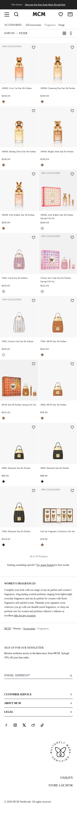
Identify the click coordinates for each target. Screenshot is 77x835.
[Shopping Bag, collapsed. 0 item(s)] (70, 14)
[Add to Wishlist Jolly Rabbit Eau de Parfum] (33, 174)
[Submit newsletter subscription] (71, 676)
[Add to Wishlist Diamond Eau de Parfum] (33, 427)
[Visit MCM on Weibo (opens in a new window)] (33, 725)
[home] (39, 15)
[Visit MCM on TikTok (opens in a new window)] (42, 725)
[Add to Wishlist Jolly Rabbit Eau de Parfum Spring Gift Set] (72, 174)
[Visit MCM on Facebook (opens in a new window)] (6, 725)
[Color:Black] (3, 481)
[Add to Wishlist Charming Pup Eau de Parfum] (72, 47)
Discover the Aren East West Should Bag (45, 4)
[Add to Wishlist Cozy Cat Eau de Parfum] (33, 47)
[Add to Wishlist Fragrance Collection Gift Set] (72, 491)
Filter (23, 33)
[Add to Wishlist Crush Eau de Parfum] (33, 237)
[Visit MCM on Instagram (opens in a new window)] (15, 725)
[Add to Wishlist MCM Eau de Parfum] (72, 301)
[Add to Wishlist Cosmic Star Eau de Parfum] (33, 301)
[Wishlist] (60, 14)
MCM (7, 628)
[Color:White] (3, 355)
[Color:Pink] (42, 228)
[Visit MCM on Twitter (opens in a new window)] (24, 725)
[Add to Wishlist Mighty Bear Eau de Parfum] (72, 111)
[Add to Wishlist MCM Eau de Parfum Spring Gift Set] (33, 364)
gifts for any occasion (25, 615)
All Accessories (33, 24)
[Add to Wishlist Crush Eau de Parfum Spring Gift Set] (72, 237)
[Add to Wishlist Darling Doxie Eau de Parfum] (33, 111)
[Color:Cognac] (3, 101)
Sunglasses (64, 24)
